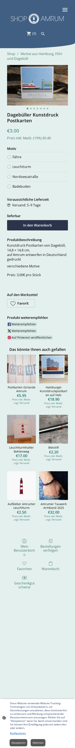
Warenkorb (50, 569)
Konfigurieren (18, 733)
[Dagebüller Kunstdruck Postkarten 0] (37, 85)
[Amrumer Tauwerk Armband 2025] (53, 485)
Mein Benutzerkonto (24, 550)
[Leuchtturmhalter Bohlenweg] (21, 429)
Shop (11, 53)
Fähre (16, 157)
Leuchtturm (21, 166)
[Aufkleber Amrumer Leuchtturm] (21, 485)
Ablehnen (38, 742)
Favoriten (24, 569)
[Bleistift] (53, 429)
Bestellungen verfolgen (50, 548)
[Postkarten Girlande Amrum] (21, 369)
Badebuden (21, 186)
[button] (21, 303)
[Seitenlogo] (37, 18)
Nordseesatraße (25, 176)
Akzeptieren (18, 742)
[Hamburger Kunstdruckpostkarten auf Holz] (53, 369)
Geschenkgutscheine (24, 585)
